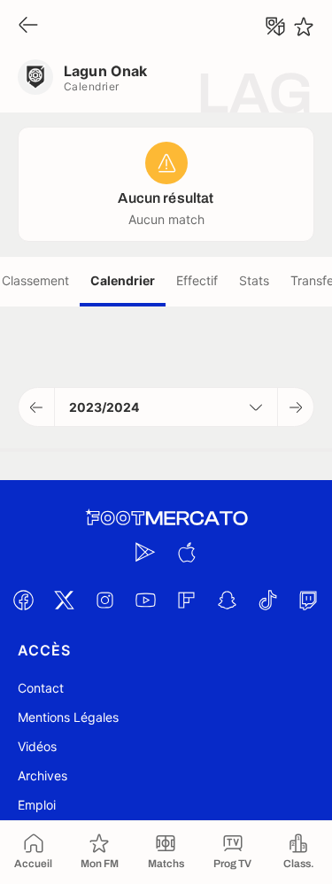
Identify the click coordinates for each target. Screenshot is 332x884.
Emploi (37, 804)
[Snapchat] (227, 599)
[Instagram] (105, 599)
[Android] (146, 552)
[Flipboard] (187, 599)
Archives (42, 775)
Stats (254, 280)
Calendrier (122, 280)
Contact (41, 687)
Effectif (197, 280)
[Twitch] (309, 599)
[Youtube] (146, 599)
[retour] (28, 26)
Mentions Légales (68, 717)
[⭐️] (303, 26)
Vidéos (37, 746)
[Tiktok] (268, 599)
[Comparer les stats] (275, 26)
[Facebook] (24, 599)
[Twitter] (64, 599)
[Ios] (187, 552)
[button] (37, 407)
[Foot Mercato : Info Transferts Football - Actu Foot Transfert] (166, 518)
